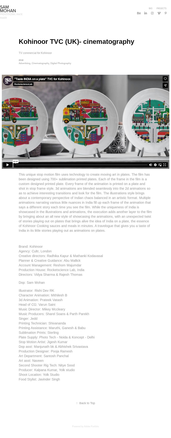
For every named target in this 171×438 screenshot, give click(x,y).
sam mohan (8, 9)
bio (150, 8)
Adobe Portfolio (91, 426)
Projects (161, 8)
